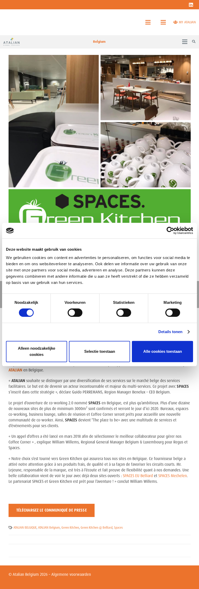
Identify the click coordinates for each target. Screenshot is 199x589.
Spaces (118, 528)
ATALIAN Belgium (49, 528)
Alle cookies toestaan (162, 351)
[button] (148, 22)
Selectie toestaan (99, 351)
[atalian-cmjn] (11, 42)
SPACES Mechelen (172, 475)
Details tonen (170, 331)
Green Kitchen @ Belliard (96, 528)
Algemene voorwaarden (71, 574)
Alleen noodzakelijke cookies (36, 351)
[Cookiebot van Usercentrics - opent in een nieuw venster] (170, 230)
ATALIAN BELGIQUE (25, 528)
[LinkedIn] (191, 4)
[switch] (75, 312)
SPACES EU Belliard (138, 475)
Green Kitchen (70, 528)
